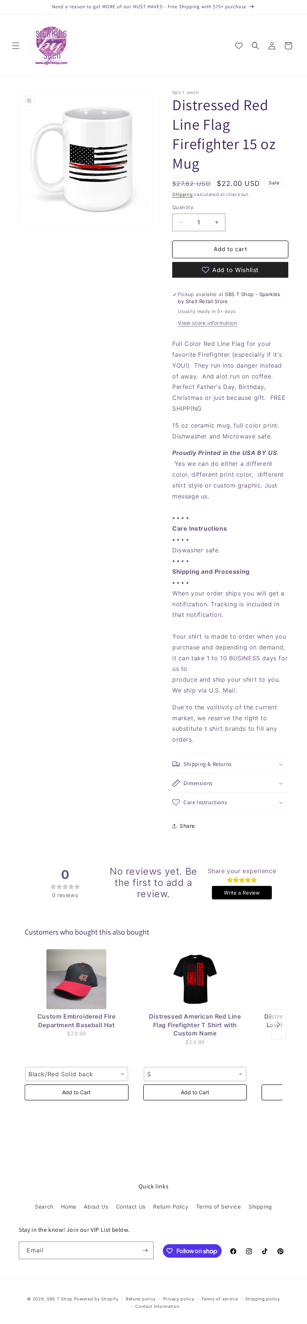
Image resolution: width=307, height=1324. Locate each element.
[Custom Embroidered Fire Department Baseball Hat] (76, 979)
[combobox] (76, 1074)
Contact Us (131, 1206)
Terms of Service (218, 1206)
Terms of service (219, 1299)
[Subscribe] (145, 1250)
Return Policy (170, 1206)
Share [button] (187, 826)
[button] (15, 45)
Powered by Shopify (96, 1299)
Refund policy (141, 1299)
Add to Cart (76, 1092)
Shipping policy (262, 1299)
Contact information (157, 1306)
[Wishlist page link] (239, 45)
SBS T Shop (60, 1299)
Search (44, 1206)
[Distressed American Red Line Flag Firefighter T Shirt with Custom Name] (195, 979)
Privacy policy (178, 1299)
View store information (207, 323)
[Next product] (278, 1025)
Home (68, 1206)
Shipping (182, 194)
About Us (96, 1206)
